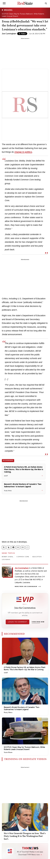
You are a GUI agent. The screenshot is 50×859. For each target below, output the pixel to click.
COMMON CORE (23, 556)
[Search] (46, 3)
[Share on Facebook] (13, 547)
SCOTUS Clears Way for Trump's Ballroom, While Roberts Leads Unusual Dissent (23, 15)
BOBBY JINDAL (7, 556)
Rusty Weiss (8, 712)
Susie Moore (8, 752)
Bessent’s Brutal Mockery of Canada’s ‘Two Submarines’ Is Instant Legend (21, 708)
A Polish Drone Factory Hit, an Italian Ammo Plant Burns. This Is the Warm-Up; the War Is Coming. (24, 668)
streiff (6, 673)
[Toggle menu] (4, 3)
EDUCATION (37, 556)
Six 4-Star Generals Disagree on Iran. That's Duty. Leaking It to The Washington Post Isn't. (25, 836)
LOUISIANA (6, 559)
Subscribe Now (38, 622)
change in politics (23, 152)
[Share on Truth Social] (9, 547)
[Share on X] (4, 547)
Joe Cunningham (9, 33)
